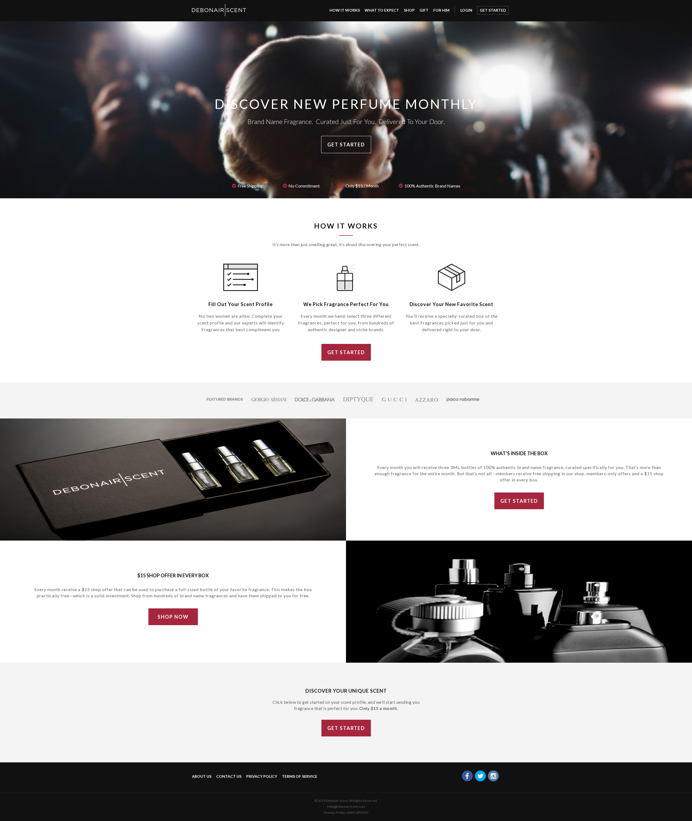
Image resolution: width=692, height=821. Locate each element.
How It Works (345, 10)
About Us (201, 776)
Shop (409, 10)
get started (493, 10)
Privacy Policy (261, 776)
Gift (424, 10)
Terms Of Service (299, 776)
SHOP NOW (173, 617)
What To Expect (382, 10)
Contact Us (228, 776)
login (466, 10)
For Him (441, 10)
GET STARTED (346, 145)
